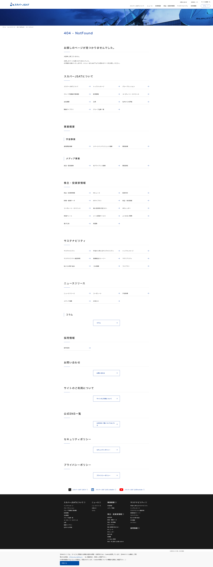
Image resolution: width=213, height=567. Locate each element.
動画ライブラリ (68, 525)
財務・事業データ (112, 520)
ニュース (150, 6)
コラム (93, 510)
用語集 (109, 537)
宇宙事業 (109, 505)
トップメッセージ (68, 505)
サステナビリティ (182, 6)
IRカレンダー (110, 532)
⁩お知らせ (94, 508)
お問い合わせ (183, 2)
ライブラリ (133, 522)
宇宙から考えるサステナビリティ (139, 505)
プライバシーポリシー (76, 557)
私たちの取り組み (135, 517)
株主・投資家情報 (169, 6)
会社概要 (66, 515)
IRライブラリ (110, 524)
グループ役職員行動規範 (70, 510)
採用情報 (193, 6)
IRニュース (110, 529)
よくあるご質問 (111, 539)
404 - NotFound (20, 27)
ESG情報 (132, 520)
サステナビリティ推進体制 (137, 510)
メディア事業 (110, 508)
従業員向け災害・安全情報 (177, 551)
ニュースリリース (11, 27)
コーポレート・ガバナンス (71, 520)
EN (197, 2)
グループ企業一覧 (68, 517)
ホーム (4, 27)
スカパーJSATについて (137, 6)
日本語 (193, 2)
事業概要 (158, 6)
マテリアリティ (134, 515)
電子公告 (109, 534)
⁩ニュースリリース (96, 505)
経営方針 (109, 517)
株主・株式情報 (111, 522)
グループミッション (69, 508)
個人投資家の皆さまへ (113, 527)
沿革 (65, 522)
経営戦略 (66, 513)
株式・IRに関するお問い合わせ (115, 541)
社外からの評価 (68, 527)
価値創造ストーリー (135, 513)
